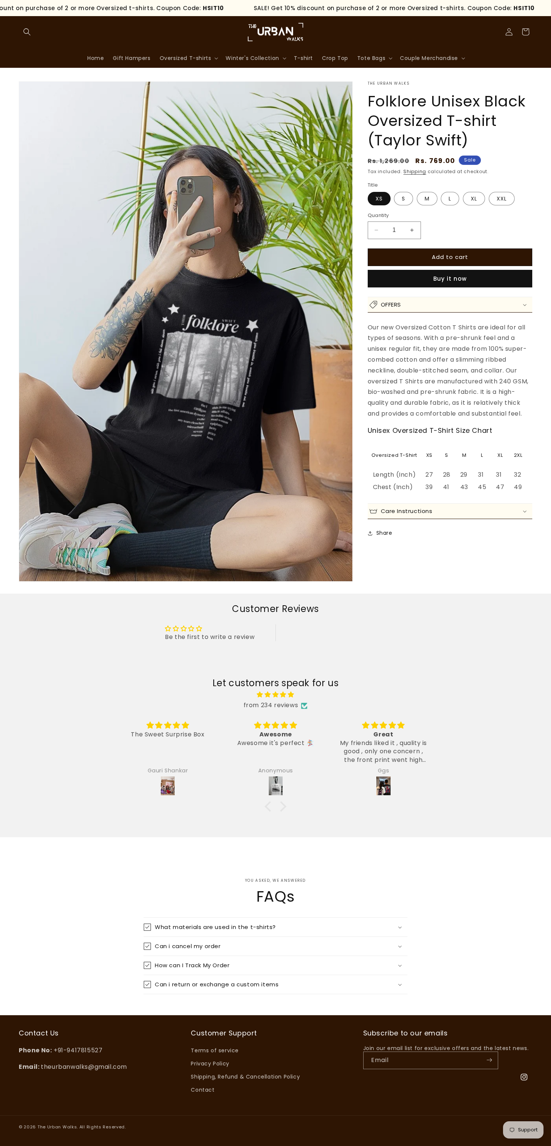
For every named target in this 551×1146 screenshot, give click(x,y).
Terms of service (215, 1050)
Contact (202, 1090)
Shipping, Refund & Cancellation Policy (245, 1076)
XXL (502, 198)
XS (379, 198)
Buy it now (450, 279)
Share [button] (384, 533)
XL (474, 198)
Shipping (414, 171)
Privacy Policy (210, 1063)
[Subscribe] (489, 1060)
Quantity (378, 215)
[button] (27, 32)
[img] (275, 694)
